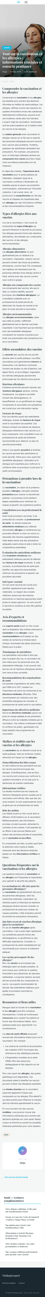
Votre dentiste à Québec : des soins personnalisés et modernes (19, 1245)
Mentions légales (9, 1283)
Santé (7, 48)
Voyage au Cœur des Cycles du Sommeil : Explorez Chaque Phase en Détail (22, 1218)
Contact (21, 1283)
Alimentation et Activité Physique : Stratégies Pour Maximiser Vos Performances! (19, 1236)
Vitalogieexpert (11, 1275)
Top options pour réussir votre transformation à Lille (18, 1226)
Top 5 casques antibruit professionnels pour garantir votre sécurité (21, 1253)
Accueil (5, 81)
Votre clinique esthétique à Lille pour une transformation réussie (21, 1210)
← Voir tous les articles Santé (15, 1177)
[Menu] (26, 2)
